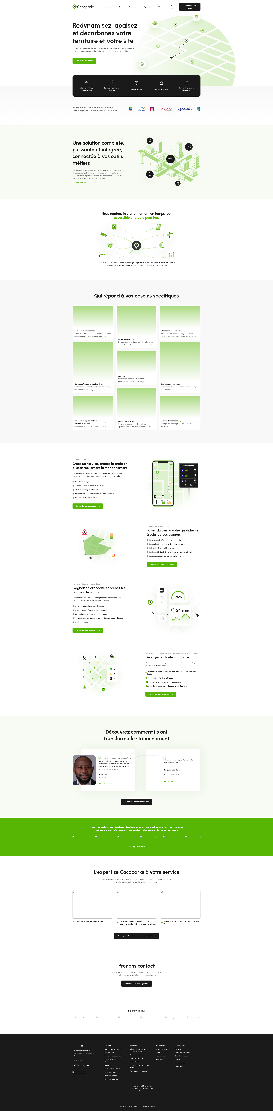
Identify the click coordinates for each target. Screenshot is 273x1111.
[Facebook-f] (78, 1065)
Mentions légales (149, 1106)
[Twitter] (74, 1065)
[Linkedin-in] (83, 1065)
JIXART (140, 1106)
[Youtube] (88, 1065)
